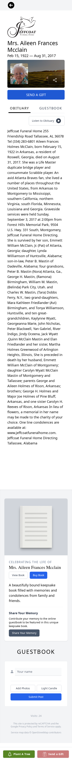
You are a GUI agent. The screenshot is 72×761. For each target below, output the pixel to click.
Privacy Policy (25, 726)
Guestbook (50, 108)
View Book (18, 575)
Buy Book (38, 575)
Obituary (19, 108)
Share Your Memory (24, 633)
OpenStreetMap (40, 732)
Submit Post (36, 697)
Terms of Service (46, 726)
